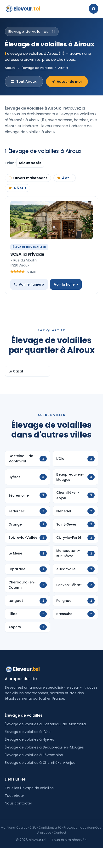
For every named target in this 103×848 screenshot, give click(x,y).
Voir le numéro (31, 284)
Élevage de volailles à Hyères (29, 739)
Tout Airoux (26, 81)
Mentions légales (14, 827)
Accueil (10, 68)
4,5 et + (19, 188)
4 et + (67, 178)
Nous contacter (18, 803)
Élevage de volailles (37, 68)
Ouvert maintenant (30, 178)
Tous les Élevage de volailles (29, 788)
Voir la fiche (64, 284)
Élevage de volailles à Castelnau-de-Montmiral (45, 724)
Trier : (10, 163)
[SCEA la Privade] (51, 220)
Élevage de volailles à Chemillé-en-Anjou (40, 762)
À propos (44, 832)
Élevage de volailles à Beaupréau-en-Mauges (44, 747)
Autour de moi (69, 81)
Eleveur (26, 8)
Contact (60, 832)
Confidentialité (50, 827)
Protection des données (82, 827)
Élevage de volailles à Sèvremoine (34, 755)
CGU (32, 827)
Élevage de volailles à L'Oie (28, 731)
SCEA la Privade (27, 254)
